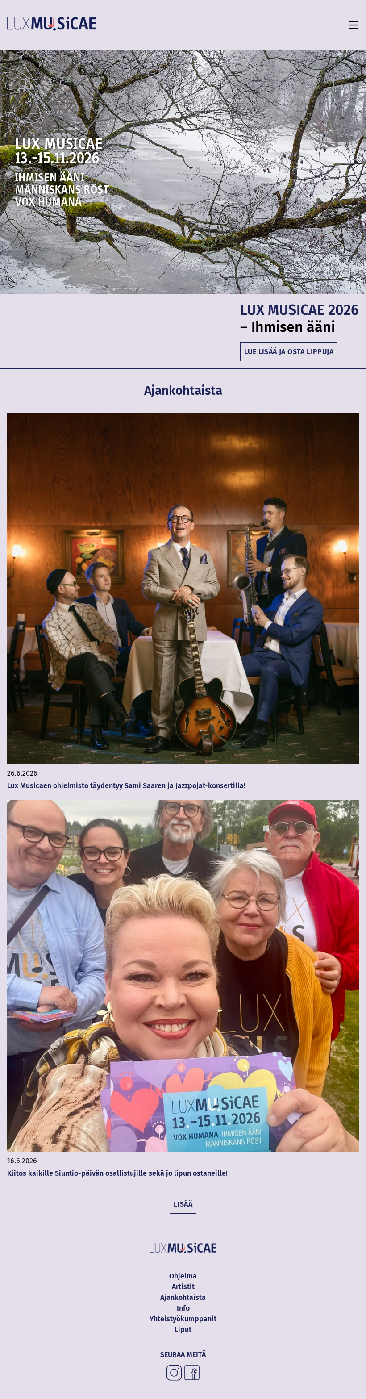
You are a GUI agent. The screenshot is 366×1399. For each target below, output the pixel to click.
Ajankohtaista (183, 1297)
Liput (183, 1329)
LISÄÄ (183, 1204)
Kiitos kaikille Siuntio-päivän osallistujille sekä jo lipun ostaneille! (117, 1173)
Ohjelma (183, 1276)
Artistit (183, 1286)
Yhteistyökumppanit (183, 1319)
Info (183, 1308)
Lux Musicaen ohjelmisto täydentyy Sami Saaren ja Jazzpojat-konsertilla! (127, 785)
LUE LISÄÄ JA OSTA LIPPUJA (288, 351)
